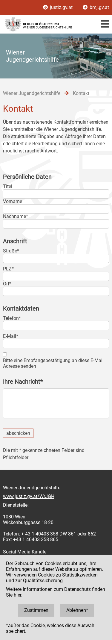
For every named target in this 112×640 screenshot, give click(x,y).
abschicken (18, 433)
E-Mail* (10, 336)
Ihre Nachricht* (23, 381)
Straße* (11, 251)
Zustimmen (36, 610)
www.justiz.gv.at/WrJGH (28, 496)
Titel (7, 186)
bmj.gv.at (98, 7)
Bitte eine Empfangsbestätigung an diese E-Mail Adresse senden (53, 363)
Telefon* (12, 318)
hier (17, 595)
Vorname (12, 201)
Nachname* (15, 216)
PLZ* (8, 269)
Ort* (7, 284)
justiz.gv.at (61, 7)
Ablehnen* (77, 610)
